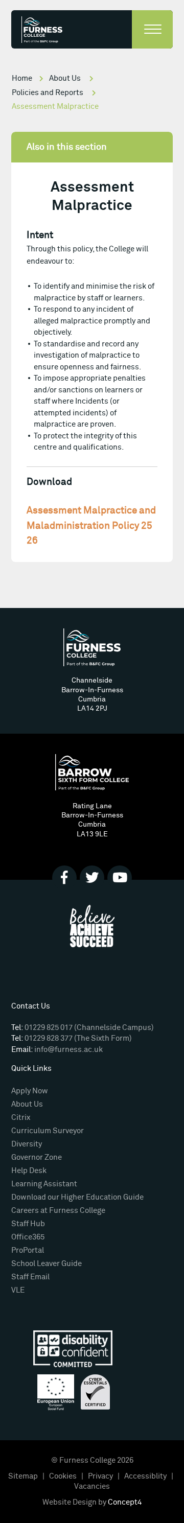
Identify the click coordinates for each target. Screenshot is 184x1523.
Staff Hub (28, 1224)
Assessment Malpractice (55, 106)
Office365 (27, 1237)
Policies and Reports (47, 93)
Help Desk (29, 1171)
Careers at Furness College (58, 1210)
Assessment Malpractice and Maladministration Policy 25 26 (91, 526)
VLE (18, 1290)
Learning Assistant (44, 1184)
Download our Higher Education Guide (77, 1197)
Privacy (100, 1476)
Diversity (26, 1144)
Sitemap (23, 1476)
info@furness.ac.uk (68, 1049)
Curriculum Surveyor (47, 1131)
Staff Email (30, 1277)
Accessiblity (145, 1476)
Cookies (63, 1476)
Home (22, 78)
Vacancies (92, 1486)
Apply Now (29, 1091)
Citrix (20, 1117)
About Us (65, 78)
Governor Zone (36, 1157)
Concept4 (125, 1502)
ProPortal (27, 1250)
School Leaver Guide (46, 1264)
